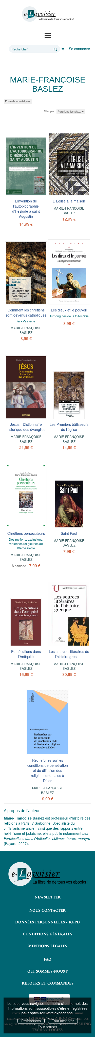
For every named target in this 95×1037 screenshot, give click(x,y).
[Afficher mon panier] (62, 48)
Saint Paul (69, 533)
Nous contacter (47, 910)
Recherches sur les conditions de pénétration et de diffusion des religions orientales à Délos (47, 770)
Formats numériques (18, 101)
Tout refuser (47, 1026)
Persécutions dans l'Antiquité (26, 654)
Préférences (31, 1020)
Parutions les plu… (70, 111)
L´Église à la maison (69, 200)
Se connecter (79, 48)
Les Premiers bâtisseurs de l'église (69, 427)
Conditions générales (47, 934)
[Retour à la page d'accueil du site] (47, 14)
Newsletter (48, 897)
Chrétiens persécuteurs (26, 533)
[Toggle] (47, 35)
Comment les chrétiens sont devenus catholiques (26, 312)
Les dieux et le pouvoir (69, 309)
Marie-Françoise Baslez (68, 210)
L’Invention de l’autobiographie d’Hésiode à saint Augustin (26, 208)
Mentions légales (47, 946)
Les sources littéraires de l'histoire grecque (69, 654)
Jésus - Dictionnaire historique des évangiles (26, 427)
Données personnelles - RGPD (47, 922)
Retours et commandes (47, 983)
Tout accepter (63, 1020)
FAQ (47, 959)
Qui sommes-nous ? (47, 971)
